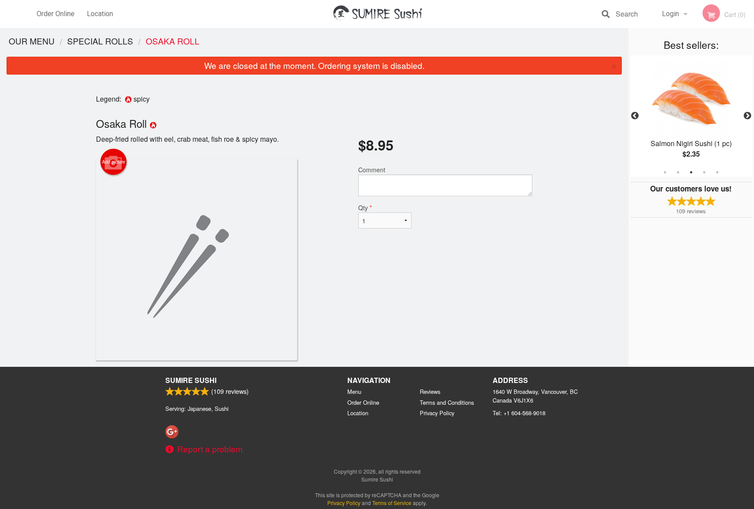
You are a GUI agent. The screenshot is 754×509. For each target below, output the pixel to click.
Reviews (430, 391)
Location (100, 14)
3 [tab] (691, 172)
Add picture (113, 162)
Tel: (519, 413)
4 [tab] (704, 172)
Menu (354, 391)
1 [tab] (665, 172)
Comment (371, 169)
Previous (635, 116)
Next (747, 116)
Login (670, 14)
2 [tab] (678, 172)
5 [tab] (717, 172)
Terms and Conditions (447, 402)
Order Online (56, 14)
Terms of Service (391, 502)
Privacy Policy (437, 413)
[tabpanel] (691, 116)
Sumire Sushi (190, 380)
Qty (365, 207)
